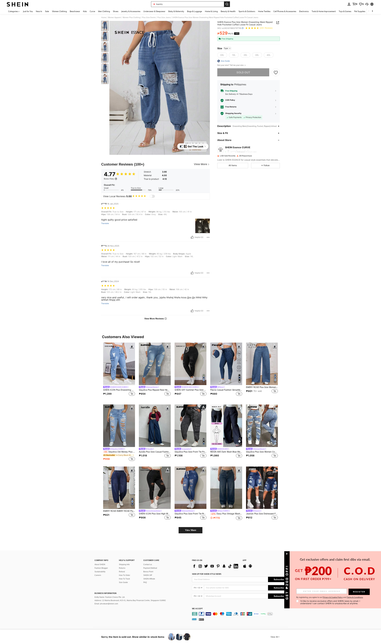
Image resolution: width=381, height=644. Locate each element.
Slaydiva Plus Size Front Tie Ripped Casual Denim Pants (190, 513)
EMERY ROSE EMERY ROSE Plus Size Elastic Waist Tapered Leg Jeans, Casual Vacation (119, 511)
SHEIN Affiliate (149, 579)
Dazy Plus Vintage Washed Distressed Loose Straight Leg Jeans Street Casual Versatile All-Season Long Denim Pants (226, 513)
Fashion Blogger (101, 568)
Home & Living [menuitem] (211, 11)
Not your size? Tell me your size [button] (230, 65)
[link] (354, 4)
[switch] (152, 196)
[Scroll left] (369, 11)
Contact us (147, 564)
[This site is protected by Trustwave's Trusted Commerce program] (194, 619)
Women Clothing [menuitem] (59, 11)
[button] (367, 4)
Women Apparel (114, 17)
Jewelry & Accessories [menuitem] (130, 11)
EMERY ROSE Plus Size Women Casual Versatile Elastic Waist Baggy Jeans (262, 387)
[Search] (227, 4)
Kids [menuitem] (85, 11)
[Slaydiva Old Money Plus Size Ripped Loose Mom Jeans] (119, 425)
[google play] (250, 567)
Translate (105, 223)
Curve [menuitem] (92, 11)
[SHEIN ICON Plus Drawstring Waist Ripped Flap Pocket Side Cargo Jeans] (119, 364)
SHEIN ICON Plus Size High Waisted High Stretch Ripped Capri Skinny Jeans (155, 513)
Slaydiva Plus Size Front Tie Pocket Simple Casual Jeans (190, 452)
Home (103, 17)
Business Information (106, 593)
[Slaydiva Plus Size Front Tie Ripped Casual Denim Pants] (190, 488)
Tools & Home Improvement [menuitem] (324, 11)
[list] (216, 566)
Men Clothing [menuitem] (104, 11)
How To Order (124, 575)
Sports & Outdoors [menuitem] (247, 11)
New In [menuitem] (39, 11)
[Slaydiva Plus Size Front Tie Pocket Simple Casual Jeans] (190, 425)
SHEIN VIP (147, 575)
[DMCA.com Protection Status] (201, 619)
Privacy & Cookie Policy (333, 597)
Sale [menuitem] (47, 11)
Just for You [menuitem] (28, 11)
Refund (122, 572)
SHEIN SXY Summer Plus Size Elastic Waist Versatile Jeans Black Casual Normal (190, 390)
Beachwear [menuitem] (75, 11)
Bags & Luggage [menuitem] (194, 11)
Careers (98, 575)
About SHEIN (100, 564)
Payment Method (150, 568)
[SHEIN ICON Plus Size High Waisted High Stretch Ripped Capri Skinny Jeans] (155, 488)
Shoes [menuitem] (115, 11)
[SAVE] (276, 72)
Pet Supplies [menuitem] (359, 11)
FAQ (145, 582)
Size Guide (123, 582)
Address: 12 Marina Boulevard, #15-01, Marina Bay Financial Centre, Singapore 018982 (130, 600)
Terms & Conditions (355, 597)
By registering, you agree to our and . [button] (329, 597)
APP (244, 560)
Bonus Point (148, 572)
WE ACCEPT (197, 609)
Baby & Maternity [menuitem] (176, 11)
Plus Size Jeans (164, 17)
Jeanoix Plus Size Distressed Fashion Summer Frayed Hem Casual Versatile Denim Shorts (262, 513)
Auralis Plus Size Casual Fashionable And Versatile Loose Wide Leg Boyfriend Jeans (155, 452)
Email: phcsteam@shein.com (106, 604)
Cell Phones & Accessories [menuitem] (284, 11)
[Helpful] (192, 237)
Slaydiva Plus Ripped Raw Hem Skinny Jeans (155, 390)
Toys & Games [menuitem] (345, 11)
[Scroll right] (372, 11)
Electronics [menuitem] (304, 11)
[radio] (222, 55)
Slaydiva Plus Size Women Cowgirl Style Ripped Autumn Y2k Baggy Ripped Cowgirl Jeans (262, 452)
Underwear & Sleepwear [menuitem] (154, 11)
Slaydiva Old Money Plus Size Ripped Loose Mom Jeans (119, 452)
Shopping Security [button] (233, 113)
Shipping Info (124, 564)
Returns (122, 568)
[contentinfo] (240, 614)
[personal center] (349, 4)
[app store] (245, 567)
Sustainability (100, 572)
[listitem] (119, 371)
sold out (243, 72)
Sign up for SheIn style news (206, 574)
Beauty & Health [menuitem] (228, 11)
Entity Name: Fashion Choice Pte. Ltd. (110, 597)
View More (190, 530)
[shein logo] (17, 4)
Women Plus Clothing (131, 17)
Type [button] (226, 48)
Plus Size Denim (149, 17)
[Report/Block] (208, 237)
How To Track (124, 579)
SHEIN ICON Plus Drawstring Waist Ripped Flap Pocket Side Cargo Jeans (119, 390)
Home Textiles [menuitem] (264, 11)
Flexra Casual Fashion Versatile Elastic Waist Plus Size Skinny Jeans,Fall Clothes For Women (226, 390)
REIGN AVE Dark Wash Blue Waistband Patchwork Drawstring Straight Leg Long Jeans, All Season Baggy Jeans (226, 452)
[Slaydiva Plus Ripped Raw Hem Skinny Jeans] (155, 364)
